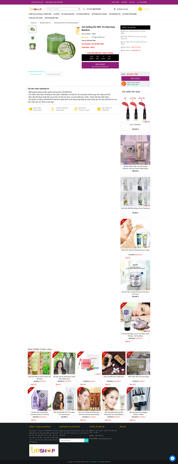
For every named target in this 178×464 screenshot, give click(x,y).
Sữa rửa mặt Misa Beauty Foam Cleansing (135, 208)
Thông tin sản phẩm (53, 74)
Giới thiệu (115, 2)
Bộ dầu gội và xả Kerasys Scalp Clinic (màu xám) (64, 378)
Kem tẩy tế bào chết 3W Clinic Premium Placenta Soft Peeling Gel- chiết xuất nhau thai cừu (89, 413)
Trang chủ (33, 23)
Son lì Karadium (135, 124)
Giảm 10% (83, 420)
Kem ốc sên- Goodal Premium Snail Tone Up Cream (135, 293)
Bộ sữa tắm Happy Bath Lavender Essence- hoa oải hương (39, 413)
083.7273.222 (132, 84)
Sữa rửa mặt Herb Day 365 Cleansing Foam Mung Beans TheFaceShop (113, 413)
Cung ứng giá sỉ (37, 2)
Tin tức (132, 2)
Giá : (129, 74)
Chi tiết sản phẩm (36, 74)
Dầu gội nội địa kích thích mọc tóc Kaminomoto (64, 413)
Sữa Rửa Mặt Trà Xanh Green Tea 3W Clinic (39, 378)
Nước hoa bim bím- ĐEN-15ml (114, 376)
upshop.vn (94, 461)
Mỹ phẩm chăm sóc (45, 23)
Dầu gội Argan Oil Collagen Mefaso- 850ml (138, 413)
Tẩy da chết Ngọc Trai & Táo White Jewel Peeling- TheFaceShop (135, 335)
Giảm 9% (128, 258)
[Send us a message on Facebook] (172, 458)
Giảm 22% (133, 384)
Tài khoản (143, 2)
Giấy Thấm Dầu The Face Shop (138, 376)
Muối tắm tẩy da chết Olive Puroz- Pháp (135, 250)
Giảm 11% (83, 384)
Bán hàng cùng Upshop (54, 2)
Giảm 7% (58, 384)
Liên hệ (124, 2)
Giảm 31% (34, 384)
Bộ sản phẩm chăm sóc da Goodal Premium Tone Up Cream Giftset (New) (135, 167)
